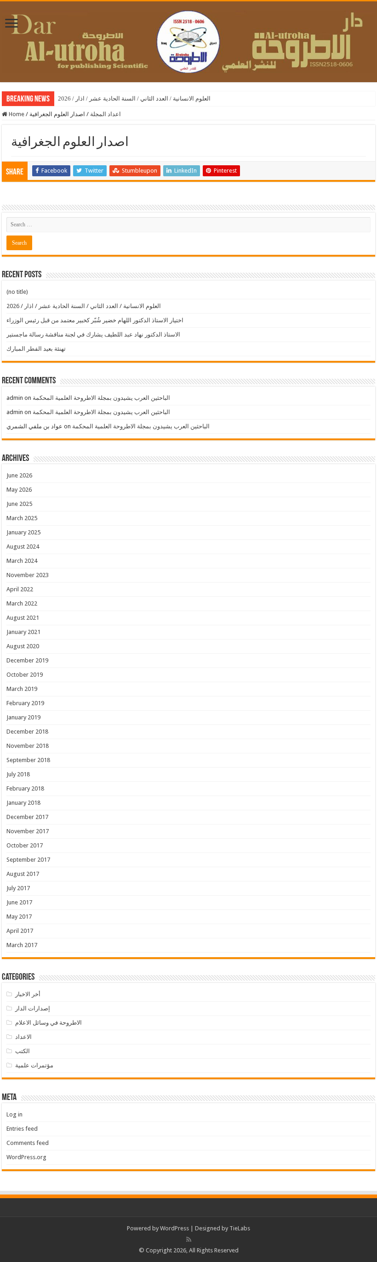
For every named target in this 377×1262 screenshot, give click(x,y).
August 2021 (22, 617)
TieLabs (239, 1228)
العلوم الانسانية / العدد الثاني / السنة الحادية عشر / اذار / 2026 (134, 98)
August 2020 (22, 646)
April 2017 (19, 930)
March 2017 (21, 945)
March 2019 (21, 688)
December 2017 (27, 816)
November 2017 (27, 831)
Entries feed (22, 1128)
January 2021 (23, 631)
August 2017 (22, 873)
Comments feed (27, 1142)
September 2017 (28, 859)
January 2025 (23, 532)
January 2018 (23, 802)
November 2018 (27, 745)
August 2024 (22, 546)
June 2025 (19, 503)
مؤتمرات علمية (34, 1065)
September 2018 (28, 760)
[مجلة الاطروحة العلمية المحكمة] (188, 40)
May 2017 (19, 916)
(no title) (17, 291)
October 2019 (24, 674)
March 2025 (21, 518)
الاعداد (23, 1036)
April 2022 (19, 589)
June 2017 (19, 902)
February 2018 (25, 788)
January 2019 (23, 717)
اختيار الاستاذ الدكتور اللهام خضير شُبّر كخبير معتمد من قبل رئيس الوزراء (94, 320)
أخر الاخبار (27, 994)
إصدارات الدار (32, 1008)
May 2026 (19, 489)
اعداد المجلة (105, 114)
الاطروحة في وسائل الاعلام (48, 1022)
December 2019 (27, 660)
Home (15, 114)
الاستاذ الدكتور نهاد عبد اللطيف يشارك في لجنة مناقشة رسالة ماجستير (93, 334)
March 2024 (21, 560)
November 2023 (27, 575)
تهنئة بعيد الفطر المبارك (36, 348)
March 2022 (21, 603)
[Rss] (188, 1239)
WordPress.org (26, 1157)
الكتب (22, 1051)
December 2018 (27, 731)
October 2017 (24, 845)
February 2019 (25, 703)
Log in (14, 1114)
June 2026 (19, 475)
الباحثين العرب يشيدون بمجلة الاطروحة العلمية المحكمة (101, 397)
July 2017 (18, 888)
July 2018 (18, 774)
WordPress (174, 1228)
